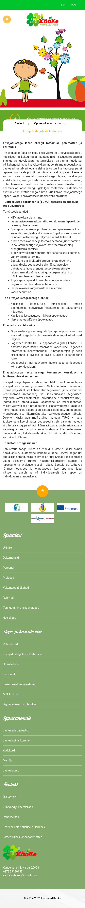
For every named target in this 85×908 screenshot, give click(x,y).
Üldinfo (7, 547)
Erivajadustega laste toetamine (22, 654)
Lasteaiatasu (11, 770)
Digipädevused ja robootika (20, 704)
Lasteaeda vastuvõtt (16, 730)
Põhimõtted (10, 644)
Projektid (8, 577)
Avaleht (19, 123)
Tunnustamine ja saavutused (21, 607)
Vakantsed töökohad (16, 587)
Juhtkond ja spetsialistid (18, 807)
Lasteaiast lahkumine (16, 740)
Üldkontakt (9, 797)
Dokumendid (11, 557)
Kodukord (9, 750)
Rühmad (8, 597)
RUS (73, 4)
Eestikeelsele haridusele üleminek (24, 827)
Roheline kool (11, 817)
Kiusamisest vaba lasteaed (19, 684)
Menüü (7, 760)
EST (63, 4)
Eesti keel (9, 674)
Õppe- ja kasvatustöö (47, 123)
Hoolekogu (9, 617)
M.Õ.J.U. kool (11, 694)
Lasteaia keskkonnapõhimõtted (22, 837)
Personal (8, 567)
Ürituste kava (11, 664)
